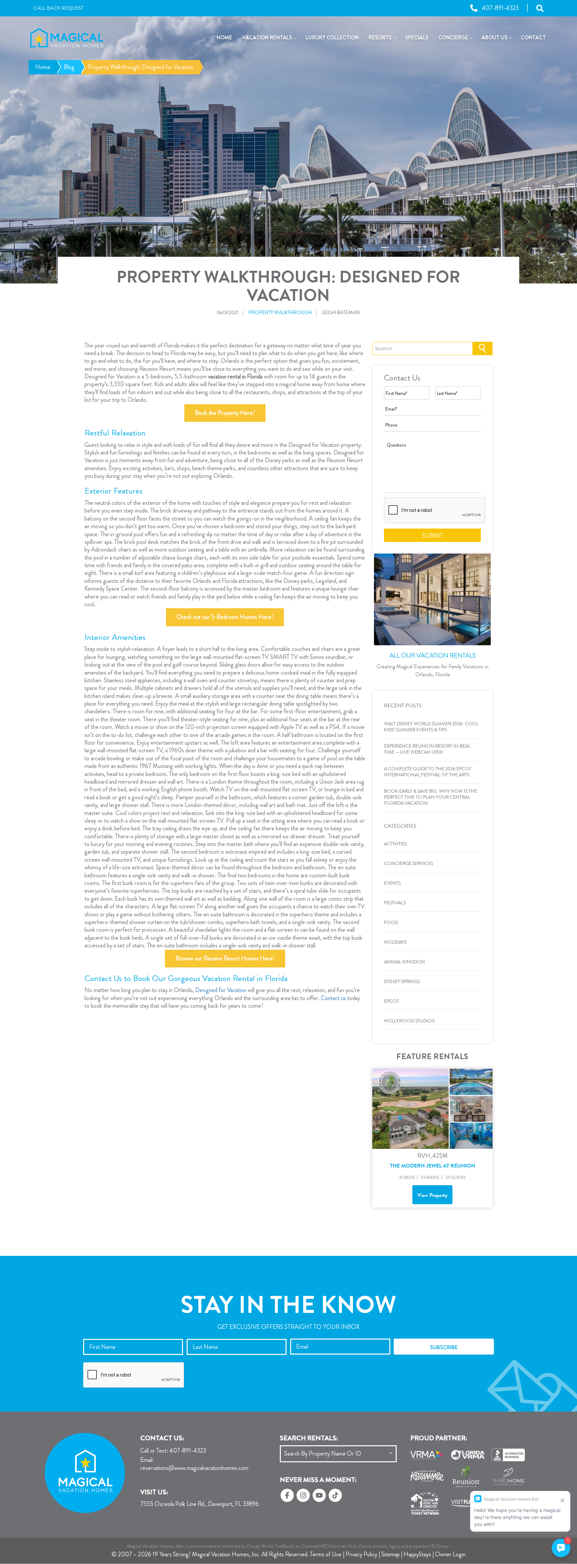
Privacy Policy (361, 1554)
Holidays (395, 942)
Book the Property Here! (225, 413)
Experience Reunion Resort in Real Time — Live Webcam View (427, 749)
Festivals (395, 903)
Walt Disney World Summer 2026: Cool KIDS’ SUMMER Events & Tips (431, 727)
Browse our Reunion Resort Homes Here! (225, 958)
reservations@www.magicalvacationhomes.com (194, 1464)
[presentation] (435, 511)
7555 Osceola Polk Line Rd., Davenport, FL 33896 (199, 1504)
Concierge (453, 37)
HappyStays (417, 1554)
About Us (495, 37)
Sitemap (390, 1554)
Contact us (333, 998)
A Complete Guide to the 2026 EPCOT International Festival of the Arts (427, 772)
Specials (416, 37)
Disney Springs (402, 982)
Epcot (391, 1001)
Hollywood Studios (409, 1021)
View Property (432, 1196)
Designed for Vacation (220, 990)
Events (392, 883)
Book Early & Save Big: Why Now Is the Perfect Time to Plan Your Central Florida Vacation (430, 797)
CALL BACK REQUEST (58, 8)
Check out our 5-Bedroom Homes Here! (225, 617)
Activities (395, 844)
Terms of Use (326, 1554)
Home (224, 37)
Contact (533, 37)
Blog (69, 67)
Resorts (380, 37)
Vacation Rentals (267, 37)
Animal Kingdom (404, 962)
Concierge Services (408, 864)
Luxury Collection (332, 37)
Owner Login (450, 1554)
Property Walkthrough (280, 313)
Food (391, 923)
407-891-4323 (173, 1451)
